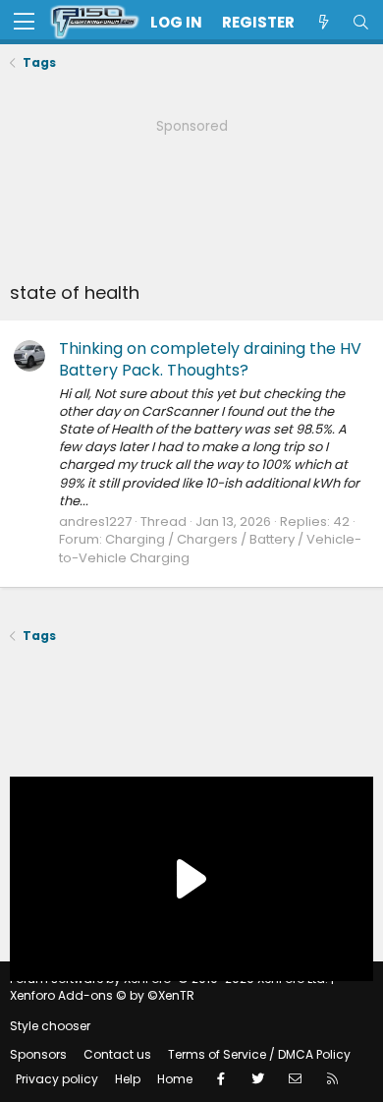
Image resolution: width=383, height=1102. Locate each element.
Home (174, 1079)
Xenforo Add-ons (102, 995)
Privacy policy (57, 1079)
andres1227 (95, 521)
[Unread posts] (323, 22)
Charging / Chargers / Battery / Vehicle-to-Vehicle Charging (210, 548)
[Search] (360, 22)
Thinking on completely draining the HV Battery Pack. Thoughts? (210, 359)
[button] (24, 22)
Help (127, 1079)
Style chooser (50, 1025)
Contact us (117, 1054)
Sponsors (38, 1054)
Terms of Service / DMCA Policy (259, 1054)
